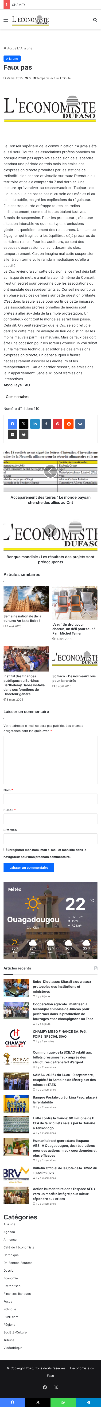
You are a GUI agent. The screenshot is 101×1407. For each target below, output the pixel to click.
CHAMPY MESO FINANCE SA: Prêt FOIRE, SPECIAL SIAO (53, 5)
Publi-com (11, 1317)
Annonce (10, 1239)
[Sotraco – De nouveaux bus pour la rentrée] (74, 658)
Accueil (12, 48)
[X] (23, 424)
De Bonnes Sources (18, 1263)
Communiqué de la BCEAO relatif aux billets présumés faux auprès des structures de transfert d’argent (62, 1057)
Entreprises (12, 1286)
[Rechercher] (95, 21)
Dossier (9, 1270)
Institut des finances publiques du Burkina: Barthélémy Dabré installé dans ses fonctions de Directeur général (24, 685)
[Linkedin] (35, 424)
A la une (26, 48)
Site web (10, 830)
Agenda (9, 1232)
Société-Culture (15, 1332)
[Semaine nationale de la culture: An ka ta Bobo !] (26, 598)
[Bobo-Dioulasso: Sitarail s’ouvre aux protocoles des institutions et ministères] (16, 988)
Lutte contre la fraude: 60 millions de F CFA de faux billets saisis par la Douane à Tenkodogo (64, 1123)
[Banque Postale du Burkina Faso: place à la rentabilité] (16, 1104)
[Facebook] (12, 424)
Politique (10, 1309)
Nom (8, 790)
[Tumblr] (46, 424)
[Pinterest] (57, 424)
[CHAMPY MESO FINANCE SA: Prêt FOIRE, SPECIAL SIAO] (16, 1038)
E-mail (10, 810)
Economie (11, 1278)
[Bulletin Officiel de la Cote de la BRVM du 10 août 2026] (16, 1174)
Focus (8, 1301)
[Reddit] (69, 424)
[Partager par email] (12, 434)
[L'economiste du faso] (30, 19)
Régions (9, 1324)
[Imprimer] (23, 434)
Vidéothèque (13, 1348)
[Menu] (6, 21)
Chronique (11, 1255)
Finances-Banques (17, 1294)
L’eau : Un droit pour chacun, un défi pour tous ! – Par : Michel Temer (74, 628)
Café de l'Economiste (19, 1247)
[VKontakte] (80, 424)
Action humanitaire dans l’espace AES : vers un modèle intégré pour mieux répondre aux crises (64, 1194)
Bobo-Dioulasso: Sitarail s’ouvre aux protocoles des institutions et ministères (62, 986)
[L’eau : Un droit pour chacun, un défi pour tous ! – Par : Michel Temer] (74, 603)
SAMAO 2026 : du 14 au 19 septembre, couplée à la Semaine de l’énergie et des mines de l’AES (64, 1080)
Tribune (9, 1340)
